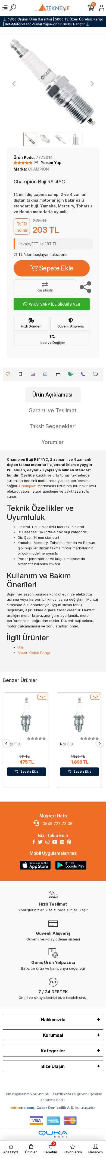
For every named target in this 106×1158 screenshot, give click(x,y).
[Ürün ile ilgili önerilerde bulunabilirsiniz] (97, 374)
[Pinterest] (69, 842)
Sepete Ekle (56, 268)
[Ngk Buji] (26, 714)
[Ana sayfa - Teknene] (53, 8)
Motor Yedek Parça (34, 652)
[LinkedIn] (62, 842)
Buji (21, 647)
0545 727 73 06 (57, 823)
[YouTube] (54, 842)
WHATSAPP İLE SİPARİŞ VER (54, 304)
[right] (100, 744)
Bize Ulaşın (53, 1066)
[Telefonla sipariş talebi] (84, 374)
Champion (27, 486)
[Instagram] (47, 842)
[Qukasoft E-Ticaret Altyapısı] (53, 1134)
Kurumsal (53, 1035)
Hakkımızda (53, 1019)
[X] (40, 842)
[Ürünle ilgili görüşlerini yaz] (46, 374)
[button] (14, 83)
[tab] (53, 395)
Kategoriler (53, 1050)
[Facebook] (33, 842)
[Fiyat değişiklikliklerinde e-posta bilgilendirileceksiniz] (72, 374)
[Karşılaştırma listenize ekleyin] (59, 374)
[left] (6, 744)
